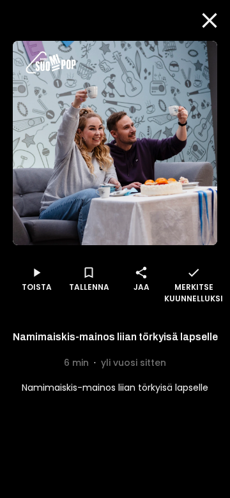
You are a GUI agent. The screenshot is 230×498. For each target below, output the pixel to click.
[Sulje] (209, 20)
